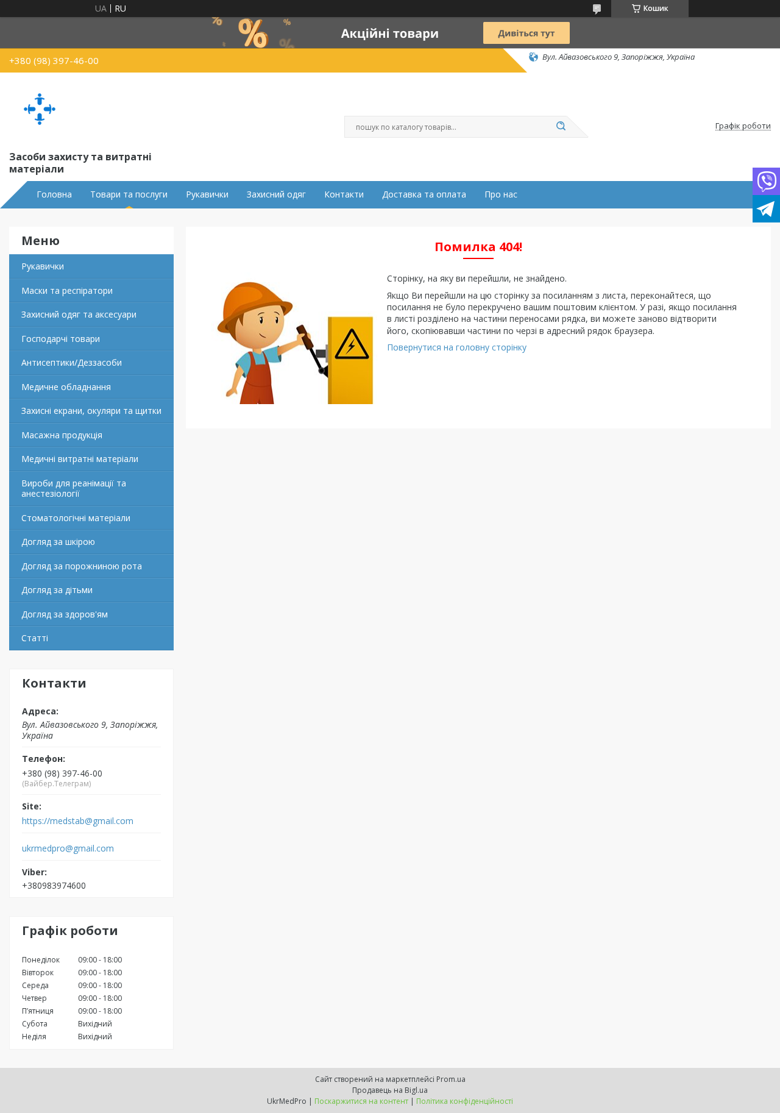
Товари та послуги (129, 194)
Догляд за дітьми (57, 590)
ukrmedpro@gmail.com (68, 848)
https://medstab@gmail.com (77, 821)
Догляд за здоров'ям (64, 614)
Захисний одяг (276, 194)
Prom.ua (451, 1079)
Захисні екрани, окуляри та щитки (91, 410)
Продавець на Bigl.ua (390, 1090)
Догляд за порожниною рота (81, 566)
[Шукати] (560, 127)
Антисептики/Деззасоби (71, 362)
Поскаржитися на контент (361, 1101)
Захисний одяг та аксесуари (78, 314)
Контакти (344, 194)
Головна (54, 194)
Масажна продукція (61, 435)
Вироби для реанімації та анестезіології (73, 488)
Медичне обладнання (66, 387)
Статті (34, 638)
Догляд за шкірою (58, 541)
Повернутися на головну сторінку (456, 347)
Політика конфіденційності (464, 1101)
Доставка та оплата (424, 194)
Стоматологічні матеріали (75, 518)
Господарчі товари (60, 338)
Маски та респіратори (67, 290)
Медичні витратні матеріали (79, 458)
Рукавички (207, 194)
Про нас (500, 194)
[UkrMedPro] (39, 109)
